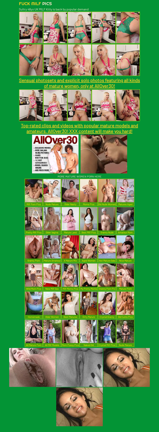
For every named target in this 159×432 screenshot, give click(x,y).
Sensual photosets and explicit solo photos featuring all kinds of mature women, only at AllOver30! (79, 83)
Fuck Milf (35, 3)
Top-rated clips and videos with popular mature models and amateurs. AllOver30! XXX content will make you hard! (79, 128)
